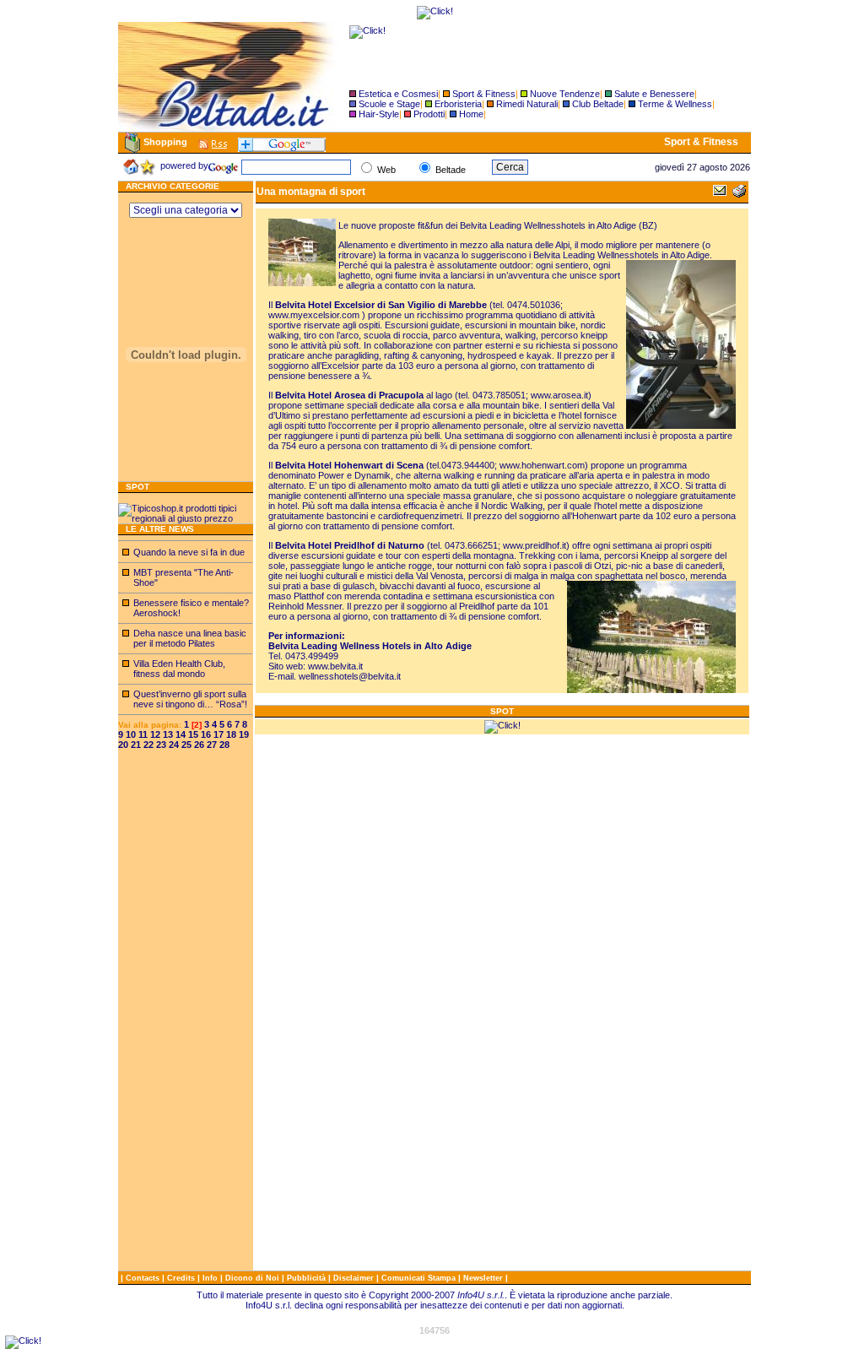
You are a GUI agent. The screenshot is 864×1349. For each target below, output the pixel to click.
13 (168, 734)
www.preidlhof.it (534, 545)
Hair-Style (379, 114)
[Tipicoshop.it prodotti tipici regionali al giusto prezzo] (185, 518)
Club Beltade (598, 104)
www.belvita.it (335, 666)
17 (218, 734)
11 (143, 734)
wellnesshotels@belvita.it (350, 676)
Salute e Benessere (654, 94)
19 (244, 734)
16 (206, 734)
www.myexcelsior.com (313, 315)
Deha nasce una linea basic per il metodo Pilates (189, 638)
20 (123, 745)
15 (193, 734)
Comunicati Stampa (419, 1278)
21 (136, 745)
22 (148, 745)
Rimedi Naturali (527, 104)
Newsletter (484, 1278)
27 (212, 745)
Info (211, 1278)
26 (199, 745)
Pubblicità (307, 1278)
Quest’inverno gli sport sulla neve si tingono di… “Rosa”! (190, 699)
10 (131, 734)
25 (186, 745)
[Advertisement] (185, 1017)
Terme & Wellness (675, 104)
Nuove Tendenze (565, 94)
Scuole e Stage (389, 104)
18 (231, 734)
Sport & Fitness (484, 94)
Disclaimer (353, 1278)
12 (155, 734)
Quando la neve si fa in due (189, 552)
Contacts (144, 1278)
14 (181, 734)
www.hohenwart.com (542, 465)
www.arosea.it (559, 395)
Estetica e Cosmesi (398, 94)
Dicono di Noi (252, 1278)
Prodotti (429, 114)
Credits (182, 1278)
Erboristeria (458, 104)
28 (224, 745)
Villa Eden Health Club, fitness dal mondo (179, 668)
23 (161, 745)
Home (471, 114)
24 (174, 745)
